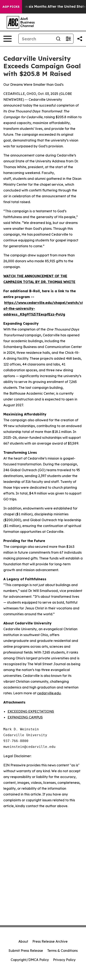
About (23, 941)
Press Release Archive (50, 941)
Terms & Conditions (62, 950)
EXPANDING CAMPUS (25, 717)
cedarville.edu (49, 693)
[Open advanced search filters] (68, 39)
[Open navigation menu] (7, 39)
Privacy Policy (64, 960)
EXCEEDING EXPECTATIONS (31, 711)
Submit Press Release (26, 950)
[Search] (58, 39)
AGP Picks (11, 7)
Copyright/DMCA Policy (30, 960)
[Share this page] (80, 39)
